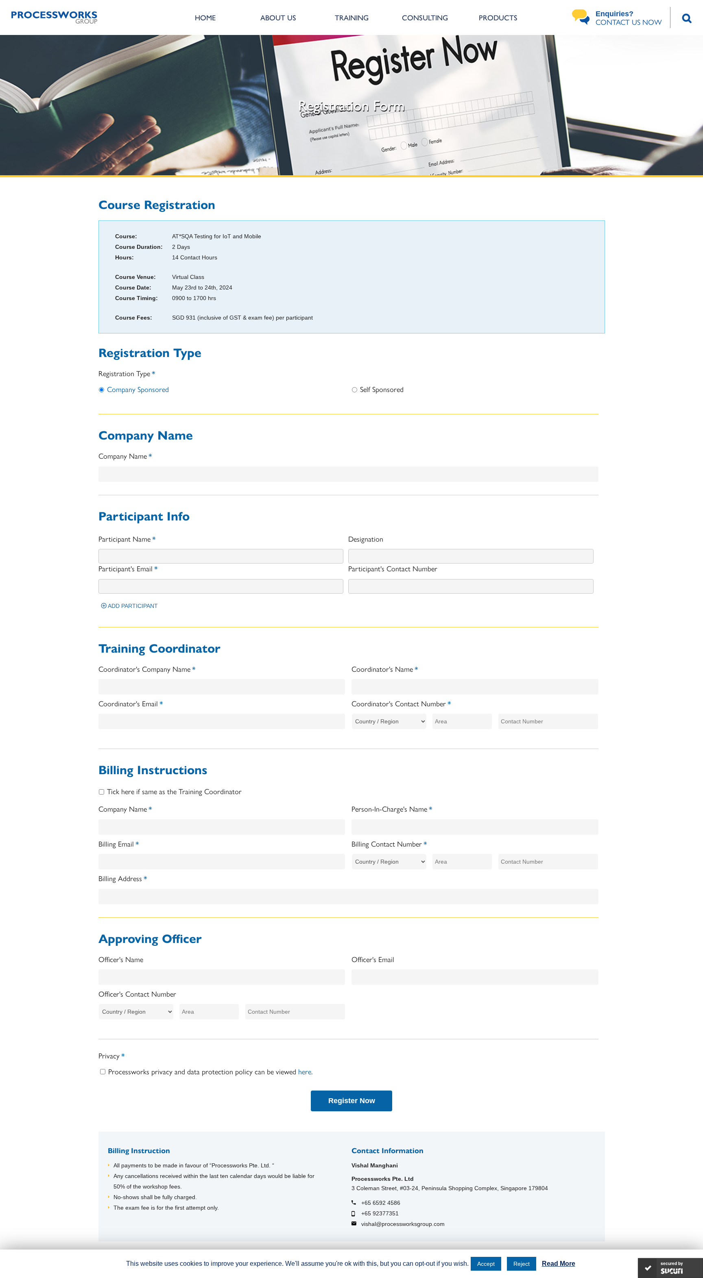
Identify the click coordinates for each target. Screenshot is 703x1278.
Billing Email (118, 843)
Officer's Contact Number (137, 993)
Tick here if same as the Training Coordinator (174, 791)
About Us (278, 17)
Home (205, 17)
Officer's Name (120, 959)
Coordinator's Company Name (147, 668)
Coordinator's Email (130, 703)
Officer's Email (373, 959)
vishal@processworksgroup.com (403, 1224)
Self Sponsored (382, 389)
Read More (558, 1263)
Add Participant (130, 606)
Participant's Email (128, 568)
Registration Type (126, 373)
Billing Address (122, 878)
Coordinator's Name (385, 668)
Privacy (111, 1055)
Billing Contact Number (389, 843)
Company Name (125, 455)
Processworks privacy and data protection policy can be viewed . (210, 1071)
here (304, 1071)
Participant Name (127, 538)
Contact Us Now (629, 18)
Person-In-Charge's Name (392, 808)
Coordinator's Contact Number (401, 703)
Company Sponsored (138, 389)
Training (352, 17)
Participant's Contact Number (392, 568)
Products (498, 17)
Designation (365, 538)
